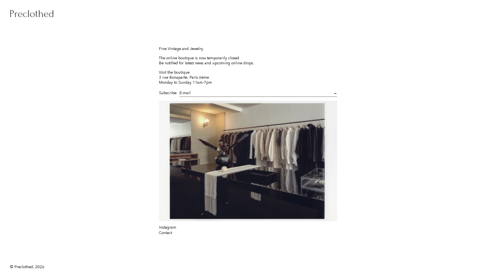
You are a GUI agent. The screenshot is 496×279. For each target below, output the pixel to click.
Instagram (167, 227)
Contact (165, 233)
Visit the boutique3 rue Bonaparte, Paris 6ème (184, 75)
